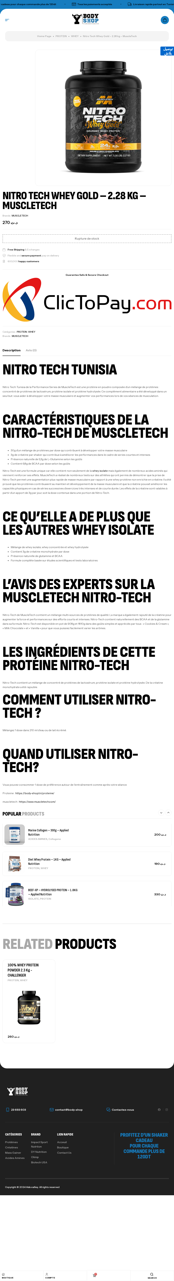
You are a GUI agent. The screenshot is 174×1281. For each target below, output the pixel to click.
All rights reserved (49, 1187)
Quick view (47, 994)
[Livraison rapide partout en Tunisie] (117, 4)
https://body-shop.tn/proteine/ (34, 793)
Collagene (54, 839)
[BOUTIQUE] (3, 1274)
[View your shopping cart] (165, 20)
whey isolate (100, 470)
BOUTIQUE (7, 1277)
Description (12, 350)
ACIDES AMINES (37, 839)
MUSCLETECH (20, 215)
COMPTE (50, 1277)
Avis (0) (31, 350)
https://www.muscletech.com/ (37, 801)
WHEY (75, 36)
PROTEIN (61, 36)
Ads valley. (32, 1187)
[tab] (12, 350)
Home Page (44, 36)
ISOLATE (33, 898)
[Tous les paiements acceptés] (61, 4)
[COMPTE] (46, 1274)
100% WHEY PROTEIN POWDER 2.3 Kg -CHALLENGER (23, 970)
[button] (161, 813)
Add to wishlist (47, 987)
